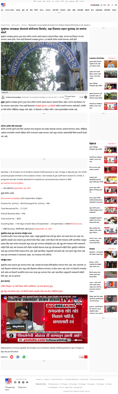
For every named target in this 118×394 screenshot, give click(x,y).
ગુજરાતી (57, 1)
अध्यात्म (114, 10)
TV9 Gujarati (91, 384)
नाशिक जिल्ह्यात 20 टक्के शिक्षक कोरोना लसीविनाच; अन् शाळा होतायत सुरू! (27, 286)
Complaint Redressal (71, 379)
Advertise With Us (57, 379)
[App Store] (23, 388)
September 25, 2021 (43, 229)
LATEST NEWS (9, 10)
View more (111, 58)
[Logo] (3, 5)
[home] (2, 10)
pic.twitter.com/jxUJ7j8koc (12, 183)
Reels (42, 10)
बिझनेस (87, 10)
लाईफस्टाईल (99, 10)
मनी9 (77, 1)
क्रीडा (31, 10)
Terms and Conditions (97, 379)
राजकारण (63, 10)
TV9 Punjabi (100, 384)
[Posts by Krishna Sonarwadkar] (3, 97)
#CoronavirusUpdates (10, 198)
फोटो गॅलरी (55, 10)
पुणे (27, 10)
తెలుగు (48, 1)
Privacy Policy (84, 379)
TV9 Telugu (63, 384)
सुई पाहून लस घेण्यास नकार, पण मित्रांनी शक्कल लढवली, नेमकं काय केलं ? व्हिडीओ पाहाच (32, 291)
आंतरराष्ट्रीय (80, 10)
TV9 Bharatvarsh (53, 384)
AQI (104, 5)
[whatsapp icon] (24, 357)
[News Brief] (94, 5)
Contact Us (39, 379)
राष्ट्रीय (73, 10)
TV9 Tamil (108, 384)
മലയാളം (71, 1)
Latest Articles (96, 58)
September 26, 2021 (22, 188)
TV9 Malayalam (53, 387)
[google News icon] (18, 357)
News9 (39, 1)
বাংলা (53, 1)
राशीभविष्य (107, 10)
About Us (47, 379)
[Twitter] (19, 382)
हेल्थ (92, 10)
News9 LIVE (69, 387)
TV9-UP (81, 1)
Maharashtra (15, 25)
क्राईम (69, 10)
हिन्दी (35, 1)
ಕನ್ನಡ (44, 1)
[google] (71, 97)
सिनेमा (36, 10)
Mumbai (24, 25)
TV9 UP (61, 387)
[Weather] (101, 5)
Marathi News (5, 25)
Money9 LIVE (78, 387)
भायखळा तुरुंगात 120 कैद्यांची (45, 106)
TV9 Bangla (82, 384)
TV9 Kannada (72, 384)
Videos (48, 10)
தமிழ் (66, 1)
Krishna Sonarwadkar (13, 97)
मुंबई (23, 10)
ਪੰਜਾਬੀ (62, 1)
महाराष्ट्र (18, 10)
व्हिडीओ (92, 143)
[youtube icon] (12, 357)
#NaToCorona (76, 223)
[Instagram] (23, 382)
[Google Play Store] (10, 388)
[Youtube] (27, 382)
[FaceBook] (15, 382)
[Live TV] (108, 5)
